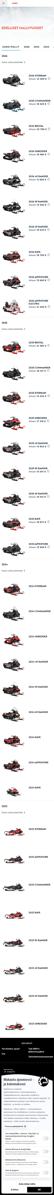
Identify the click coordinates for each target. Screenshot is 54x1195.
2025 (36, 46)
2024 (46, 46)
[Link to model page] (27, 77)
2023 (4, 806)
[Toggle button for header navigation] (3, 3)
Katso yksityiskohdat (12, 62)
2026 (26, 46)
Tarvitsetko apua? (11, 1049)
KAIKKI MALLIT (10, 46)
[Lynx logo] (14, 3)
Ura (3, 1054)
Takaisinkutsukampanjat (40, 1056)
